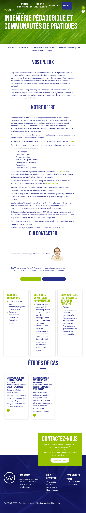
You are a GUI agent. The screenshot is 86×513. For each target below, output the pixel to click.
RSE (48, 493)
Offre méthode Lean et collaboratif (40, 5)
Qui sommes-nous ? (55, 5)
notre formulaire (51, 183)
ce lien (71, 141)
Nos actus (20, 13)
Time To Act (60, 172)
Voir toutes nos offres (53, 279)
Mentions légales (43, 503)
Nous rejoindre (52, 490)
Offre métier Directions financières (24, 5)
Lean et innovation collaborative (42, 48)
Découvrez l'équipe (31, 279)
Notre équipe (51, 487)
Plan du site (55, 503)
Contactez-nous (60, 460)
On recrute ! (67, 5)
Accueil (11, 48)
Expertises (22, 48)
